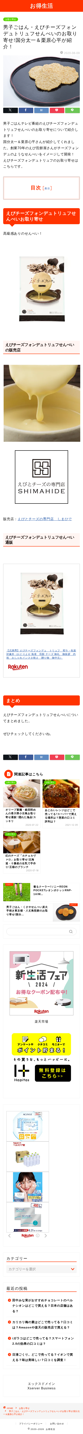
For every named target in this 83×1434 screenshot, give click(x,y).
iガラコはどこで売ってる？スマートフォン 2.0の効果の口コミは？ (43, 1341)
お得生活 (41, 5)
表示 (47, 188)
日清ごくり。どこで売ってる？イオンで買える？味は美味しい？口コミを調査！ (42, 1357)
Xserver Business (41, 1388)
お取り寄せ (10, 19)
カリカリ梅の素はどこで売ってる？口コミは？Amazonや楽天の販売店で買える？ (42, 1325)
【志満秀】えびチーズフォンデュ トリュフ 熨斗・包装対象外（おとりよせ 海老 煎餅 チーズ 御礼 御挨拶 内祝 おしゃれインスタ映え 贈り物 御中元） (41, 654)
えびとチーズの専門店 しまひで (45, 519)
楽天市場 (41, 1021)
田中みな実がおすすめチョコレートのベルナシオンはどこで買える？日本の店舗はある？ (42, 1306)
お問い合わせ (57, 1423)
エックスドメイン (41, 1383)
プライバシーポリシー (31, 1423)
